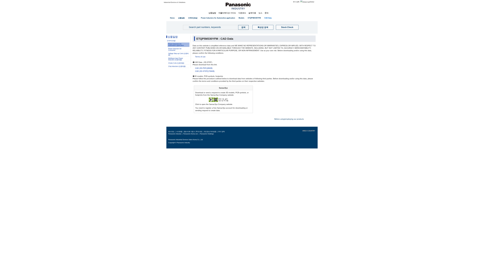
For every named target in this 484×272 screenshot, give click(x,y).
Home (172, 18)
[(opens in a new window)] (223, 99)
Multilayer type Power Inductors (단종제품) (175, 59)
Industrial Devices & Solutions (174, 2)
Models (241, 18)
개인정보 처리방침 (210, 131)
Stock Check (287, 27)
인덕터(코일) (192, 18)
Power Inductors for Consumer (175, 49)
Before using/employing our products (289, 119)
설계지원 (252, 13)
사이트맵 (179, 131)
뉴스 (260, 13)
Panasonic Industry (174, 134)
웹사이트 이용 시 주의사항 (193, 131)
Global (312, 2)
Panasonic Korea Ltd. (190, 134)
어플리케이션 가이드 (227, 13)
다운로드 (242, 13)
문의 (266, 13)
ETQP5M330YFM (254, 18)
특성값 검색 (263, 27)
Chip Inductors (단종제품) (177, 66)
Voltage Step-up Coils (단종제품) (178, 54)
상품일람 (212, 13)
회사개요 (171, 131)
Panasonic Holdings (207, 134)
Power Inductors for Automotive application (218, 18)
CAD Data (268, 18)
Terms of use (200, 57)
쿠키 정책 (296, 2)
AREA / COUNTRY (308, 131)
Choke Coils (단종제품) (176, 63)
